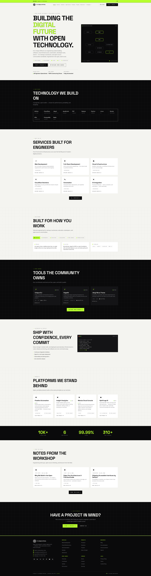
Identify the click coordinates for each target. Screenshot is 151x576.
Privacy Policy (104, 559)
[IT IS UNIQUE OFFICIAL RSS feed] (52, 559)
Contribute (64, 561)
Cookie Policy (103, 564)
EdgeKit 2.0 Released (42, 1)
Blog (102, 542)
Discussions (64, 566)
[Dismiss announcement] (117, 1)
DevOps (63, 550)
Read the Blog (75, 492)
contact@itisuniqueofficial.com (40, 552)
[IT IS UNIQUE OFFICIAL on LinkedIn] (37, 559)
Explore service (39, 172)
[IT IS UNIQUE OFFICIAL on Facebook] (46, 559)
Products (73, 4)
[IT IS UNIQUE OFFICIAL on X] (40, 559)
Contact (83, 564)
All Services (75, 198)
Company (88, 4)
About (82, 559)
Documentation (104, 545)
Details (36, 302)
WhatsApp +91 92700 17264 (39, 555)
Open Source (68, 4)
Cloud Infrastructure (66, 545)
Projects (77, 4)
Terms (102, 561)
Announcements (104, 547)
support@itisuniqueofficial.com (40, 554)
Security (83, 566)
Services (58, 4)
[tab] (36, 237)
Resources (82, 4)
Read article (38, 485)
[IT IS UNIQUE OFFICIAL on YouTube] (49, 559)
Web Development (66, 542)
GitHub (63, 564)
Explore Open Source (58, 65)
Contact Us (83, 526)
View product (38, 415)
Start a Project (112, 4)
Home (54, 4)
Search (102, 550)
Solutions (63, 4)
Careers (83, 561)
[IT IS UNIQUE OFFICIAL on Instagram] (43, 559)
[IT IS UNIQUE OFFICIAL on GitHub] (34, 559)
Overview (64, 559)
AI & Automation (65, 547)
